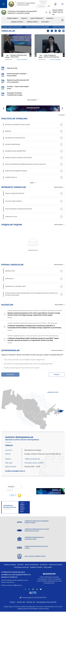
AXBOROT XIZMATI (36, 567)
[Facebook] (52, 31)
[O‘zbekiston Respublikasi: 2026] (50, 491)
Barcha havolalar (58, 264)
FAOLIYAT (20, 564)
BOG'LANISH (48, 567)
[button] (62, 4)
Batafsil (32, 182)
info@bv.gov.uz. (17, 585)
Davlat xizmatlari (36, 18)
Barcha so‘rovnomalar (57, 350)
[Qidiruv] (46, 12)
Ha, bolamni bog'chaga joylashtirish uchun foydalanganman (28, 364)
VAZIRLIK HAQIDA (10, 564)
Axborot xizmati (32, 22)
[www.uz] (33, 593)
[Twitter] (48, 31)
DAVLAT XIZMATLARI (31, 564)
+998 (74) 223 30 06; (32, 459)
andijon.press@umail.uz (15, 471)
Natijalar (56, 374)
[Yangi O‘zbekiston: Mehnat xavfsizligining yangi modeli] (50, 45)
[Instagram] (56, 31)
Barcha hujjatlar (59, 304)
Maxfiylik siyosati (55, 564)
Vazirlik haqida (12, 18)
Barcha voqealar (58, 224)
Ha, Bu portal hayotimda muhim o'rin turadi (21, 368)
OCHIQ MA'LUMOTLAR (21, 567)
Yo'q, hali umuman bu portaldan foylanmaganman (24, 360)
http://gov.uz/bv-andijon (34, 463)
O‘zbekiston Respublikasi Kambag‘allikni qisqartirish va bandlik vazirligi (16, 574)
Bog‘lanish (45, 22)
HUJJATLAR (49, 18)
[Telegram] (59, 31)
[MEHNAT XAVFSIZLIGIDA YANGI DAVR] (16, 45)
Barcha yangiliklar (31, 99)
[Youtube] (63, 31)
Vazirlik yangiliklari (22, 59)
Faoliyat (24, 18)
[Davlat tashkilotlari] (3, 4)
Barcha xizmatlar (58, 187)
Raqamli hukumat (17, 22)
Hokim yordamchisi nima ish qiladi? (23, 27)
